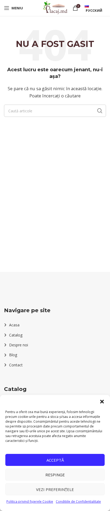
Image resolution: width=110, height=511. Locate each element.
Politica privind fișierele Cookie (29, 501)
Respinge (55, 474)
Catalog (15, 335)
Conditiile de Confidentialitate (78, 501)
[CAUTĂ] (100, 111)
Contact (16, 364)
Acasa (14, 324)
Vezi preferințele (55, 489)
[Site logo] (55, 7)
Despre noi (18, 344)
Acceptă (55, 460)
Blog (13, 354)
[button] (102, 401)
